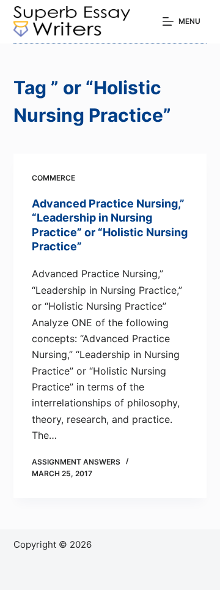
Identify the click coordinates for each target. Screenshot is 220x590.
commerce (53, 177)
